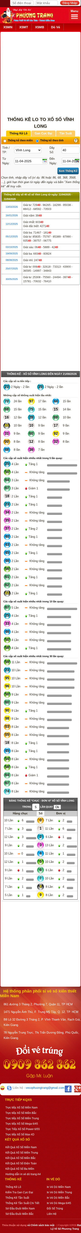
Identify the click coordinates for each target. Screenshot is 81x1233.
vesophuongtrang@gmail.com (45, 1087)
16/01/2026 (12, 215)
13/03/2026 (12, 207)
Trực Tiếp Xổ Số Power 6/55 (22, 1129)
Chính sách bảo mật (42, 1225)
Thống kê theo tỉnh (51, 140)
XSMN (7, 27)
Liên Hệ (51, 1214)
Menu (74, 11)
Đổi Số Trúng (55, 1208)
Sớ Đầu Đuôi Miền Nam (20, 1208)
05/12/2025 (12, 236)
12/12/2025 (12, 224)
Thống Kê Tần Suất (17, 1197)
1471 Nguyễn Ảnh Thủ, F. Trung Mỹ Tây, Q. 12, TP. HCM (41, 1012)
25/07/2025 (12, 268)
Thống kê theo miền (20, 140)
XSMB (39, 27)
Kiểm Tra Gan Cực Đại (19, 1192)
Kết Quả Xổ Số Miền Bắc (20, 1158)
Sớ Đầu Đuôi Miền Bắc (19, 1214)
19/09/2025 (12, 253)
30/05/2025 (12, 279)
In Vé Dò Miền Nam (59, 1187)
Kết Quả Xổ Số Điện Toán (21, 1163)
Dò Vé (55, 27)
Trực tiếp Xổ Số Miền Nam (21, 1107)
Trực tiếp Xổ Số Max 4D (19, 1134)
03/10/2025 (12, 247)
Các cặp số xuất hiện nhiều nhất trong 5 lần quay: (33, 458)
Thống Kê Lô (18, 133)
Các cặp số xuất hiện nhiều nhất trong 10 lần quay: (33, 601)
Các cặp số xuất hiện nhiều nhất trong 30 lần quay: (33, 656)
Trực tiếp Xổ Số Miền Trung (22, 1118)
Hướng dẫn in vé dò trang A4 (23, 1174)
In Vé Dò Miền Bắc (58, 1197)
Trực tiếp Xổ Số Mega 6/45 (21, 1123)
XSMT (23, 27)
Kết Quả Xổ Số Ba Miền (19, 1168)
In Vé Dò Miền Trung (59, 1192)
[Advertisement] (40, 72)
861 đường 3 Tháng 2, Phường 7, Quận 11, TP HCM (38, 1004)
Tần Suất (65, 133)
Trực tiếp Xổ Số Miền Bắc (20, 1113)
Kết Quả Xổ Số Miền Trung (21, 1152)
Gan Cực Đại (43, 133)
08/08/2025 (12, 260)
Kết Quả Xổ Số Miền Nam (21, 1147)
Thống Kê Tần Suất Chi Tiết (22, 1203)
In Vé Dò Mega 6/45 (59, 1203)
